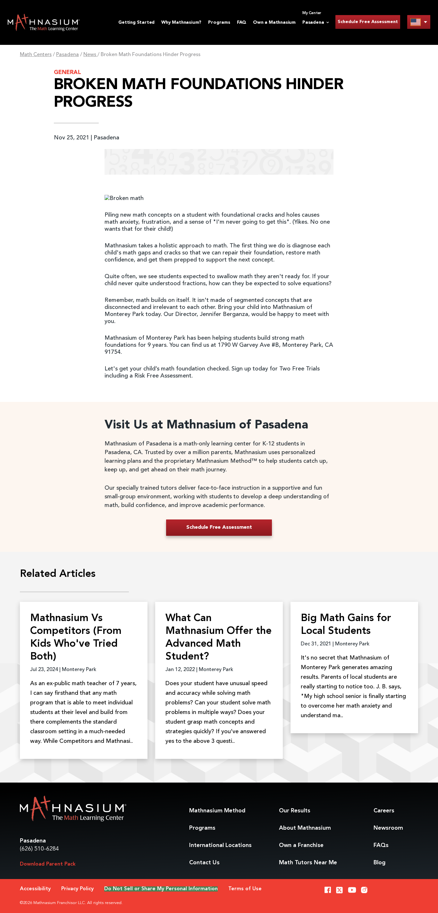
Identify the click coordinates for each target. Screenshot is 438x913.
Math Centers (36, 54)
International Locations (220, 845)
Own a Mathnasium (274, 22)
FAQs (381, 845)
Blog (379, 863)
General (67, 72)
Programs (219, 22)
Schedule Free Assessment (368, 22)
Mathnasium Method (217, 811)
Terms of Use (245, 889)
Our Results (294, 811)
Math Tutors (308, 863)
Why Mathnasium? (181, 22)
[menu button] (418, 22)
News (90, 54)
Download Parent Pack (48, 864)
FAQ (241, 22)
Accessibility (35, 889)
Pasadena (67, 54)
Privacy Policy (77, 889)
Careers (384, 811)
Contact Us (204, 863)
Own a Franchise (301, 845)
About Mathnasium (305, 828)
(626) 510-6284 (39, 849)
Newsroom (388, 828)
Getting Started (136, 22)
